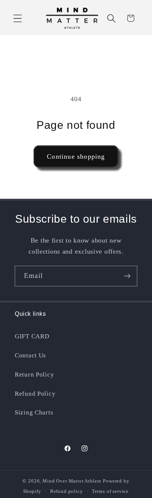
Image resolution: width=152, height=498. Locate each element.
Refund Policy (35, 393)
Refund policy (66, 491)
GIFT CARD (32, 336)
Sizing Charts (34, 412)
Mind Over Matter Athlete (71, 481)
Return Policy (34, 374)
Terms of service (110, 491)
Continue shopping (76, 156)
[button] (18, 18)
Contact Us (30, 355)
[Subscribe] (127, 276)
